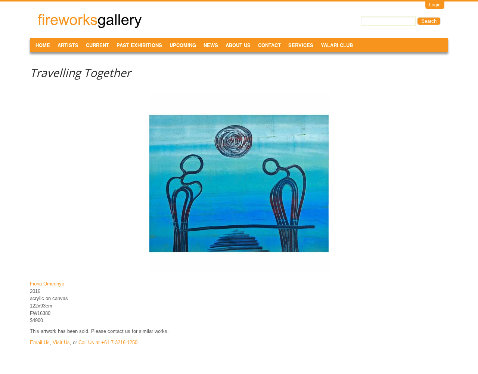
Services (300, 45)
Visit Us (61, 342)
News (211, 45)
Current (97, 45)
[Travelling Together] (239, 273)
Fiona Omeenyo (47, 284)
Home (42, 45)
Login (435, 4)
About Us (238, 45)
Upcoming (183, 45)
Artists (68, 45)
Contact (269, 45)
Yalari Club (337, 45)
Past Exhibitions (139, 45)
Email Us (40, 342)
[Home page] (89, 27)
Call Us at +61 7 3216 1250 (107, 342)
